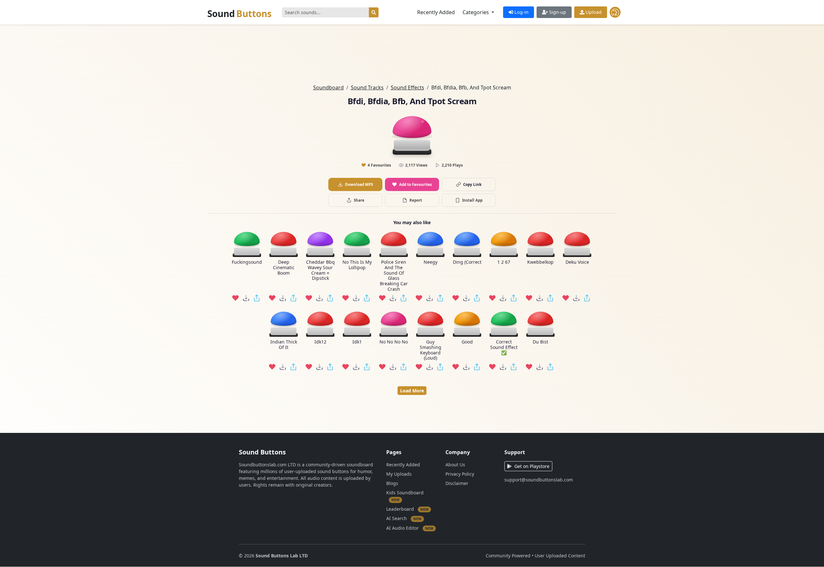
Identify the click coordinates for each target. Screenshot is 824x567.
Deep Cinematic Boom (284, 268)
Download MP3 (359, 184)
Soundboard (328, 87)
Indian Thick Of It (283, 344)
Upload (593, 12)
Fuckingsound (247, 262)
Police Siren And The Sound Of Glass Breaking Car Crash (394, 276)
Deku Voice (577, 262)
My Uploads (399, 474)
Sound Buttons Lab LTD (282, 556)
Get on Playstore (531, 466)
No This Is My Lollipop (357, 265)
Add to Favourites (415, 184)
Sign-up (557, 12)
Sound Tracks (367, 87)
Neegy (430, 262)
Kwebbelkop (540, 262)
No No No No (393, 342)
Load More (412, 391)
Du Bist (540, 342)
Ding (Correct (467, 262)
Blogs (392, 483)
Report (415, 200)
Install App (472, 200)
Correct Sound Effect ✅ (504, 347)
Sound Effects (407, 87)
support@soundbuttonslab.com (538, 480)
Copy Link (472, 184)
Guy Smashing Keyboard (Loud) (430, 350)
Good (467, 342)
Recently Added (436, 12)
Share (359, 200)
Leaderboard (407, 509)
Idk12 (320, 342)
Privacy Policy (459, 474)
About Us (455, 465)
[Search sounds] (374, 12)
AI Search (403, 518)
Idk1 (357, 342)
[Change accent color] (615, 12)
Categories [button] (476, 12)
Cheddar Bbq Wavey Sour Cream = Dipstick (320, 270)
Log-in (521, 12)
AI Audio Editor (409, 528)
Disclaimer (456, 483)
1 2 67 (503, 262)
